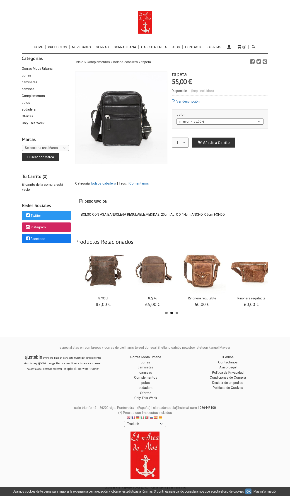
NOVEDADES (81, 47)
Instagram (38, 227)
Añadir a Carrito (216, 142)
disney (33, 363)
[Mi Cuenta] (229, 47)
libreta (75, 363)
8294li (152, 298)
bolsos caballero (103, 183)
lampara (65, 363)
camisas (28, 89)
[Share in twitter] (259, 62)
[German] (138, 418)
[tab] (93, 201)
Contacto (194, 47)
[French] (133, 418)
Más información (265, 491)
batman (58, 357)
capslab (79, 357)
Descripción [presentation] (95, 202)
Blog (176, 47)
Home (38, 47)
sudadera (29, 109)
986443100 (208, 408)
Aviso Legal (228, 367)
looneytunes (86, 363)
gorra (42, 363)
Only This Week (33, 123)
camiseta (68, 357)
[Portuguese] (147, 418)
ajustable (33, 357)
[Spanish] (156, 418)
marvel (97, 363)
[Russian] (151, 418)
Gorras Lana (125, 47)
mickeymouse (34, 369)
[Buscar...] (253, 47)
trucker (94, 368)
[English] (128, 418)
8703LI (103, 298)
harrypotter (53, 363)
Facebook (38, 239)
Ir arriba (228, 357)
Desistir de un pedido (227, 383)
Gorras (102, 47)
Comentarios (139, 183)
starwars (83, 368)
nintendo (47, 369)
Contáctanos (228, 362)
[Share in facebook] (252, 62)
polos (26, 103)
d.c (26, 363)
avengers (48, 357)
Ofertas (214, 47)
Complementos (33, 96)
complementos (93, 357)
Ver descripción (188, 101)
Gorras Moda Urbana (37, 69)
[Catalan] (161, 418)
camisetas (29, 82)
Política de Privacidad (228, 372)
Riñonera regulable (202, 298)
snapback (70, 368)
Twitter (36, 216)
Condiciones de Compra (228, 377)
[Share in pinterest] (265, 62)
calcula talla (154, 47)
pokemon (58, 369)
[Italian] (142, 418)
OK (248, 491)
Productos (57, 47)
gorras (26, 75)
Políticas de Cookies (228, 388)
